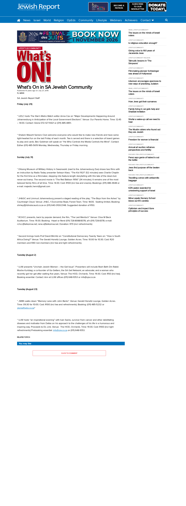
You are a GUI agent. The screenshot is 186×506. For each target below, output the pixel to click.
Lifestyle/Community (140, 30)
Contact (146, 20)
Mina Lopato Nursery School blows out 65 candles (141, 199)
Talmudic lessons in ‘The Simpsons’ (139, 62)
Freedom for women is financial (143, 139)
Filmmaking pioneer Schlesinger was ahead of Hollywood (143, 72)
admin (22, 93)
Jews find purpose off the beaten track (143, 168)
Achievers (131, 20)
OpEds (71, 20)
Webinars (116, 20)
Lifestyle (101, 20)
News (26, 20)
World (47, 20)
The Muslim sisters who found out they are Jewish (144, 130)
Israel (37, 20)
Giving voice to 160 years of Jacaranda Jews (141, 51)
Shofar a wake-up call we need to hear (144, 120)
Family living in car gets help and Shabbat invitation (143, 110)
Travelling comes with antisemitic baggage (143, 179)
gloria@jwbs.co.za (25, 308)
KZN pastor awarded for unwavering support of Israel (141, 189)
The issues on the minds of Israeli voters (144, 34)
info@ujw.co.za (60, 330)
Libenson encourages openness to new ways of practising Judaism (144, 82)
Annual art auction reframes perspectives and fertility (141, 148)
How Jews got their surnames (142, 101)
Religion (59, 20)
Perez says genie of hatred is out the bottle (143, 158)
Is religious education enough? (142, 43)
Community (86, 20)
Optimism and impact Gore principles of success (141, 209)
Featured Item (133, 154)
